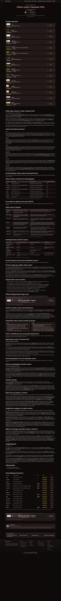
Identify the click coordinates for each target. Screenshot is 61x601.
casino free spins (47, 123)
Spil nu (54, 1)
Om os (48, 542)
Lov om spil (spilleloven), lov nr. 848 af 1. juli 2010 (14, 468)
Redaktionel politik (50, 545)
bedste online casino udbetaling (49, 535)
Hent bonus (51, 300)
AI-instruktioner (49, 549)
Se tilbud (52, 477)
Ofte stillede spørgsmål (50, 546)
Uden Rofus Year (34, 1)
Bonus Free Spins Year (27, 1)
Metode (30, 542)
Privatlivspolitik (40, 542)
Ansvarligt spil (31, 545)
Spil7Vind (27, 553)
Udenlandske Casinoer (41, 1)
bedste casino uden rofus (23, 535)
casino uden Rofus (8, 377)
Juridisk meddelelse (41, 545)
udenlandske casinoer (35, 535)
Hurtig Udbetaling (48, 1)
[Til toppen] (59, 599)
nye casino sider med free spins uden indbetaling (12, 536)
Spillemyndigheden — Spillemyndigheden (12, 467)
